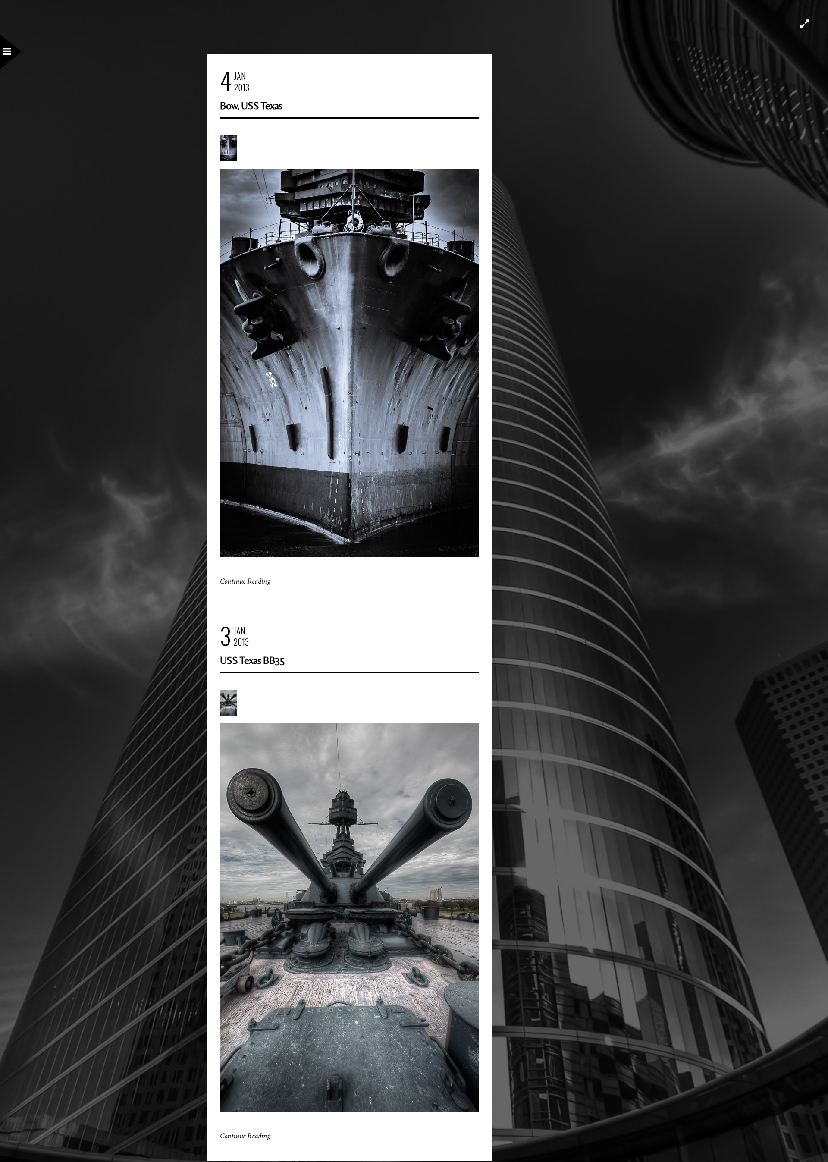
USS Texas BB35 (252, 660)
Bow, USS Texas (251, 105)
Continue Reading (245, 581)
